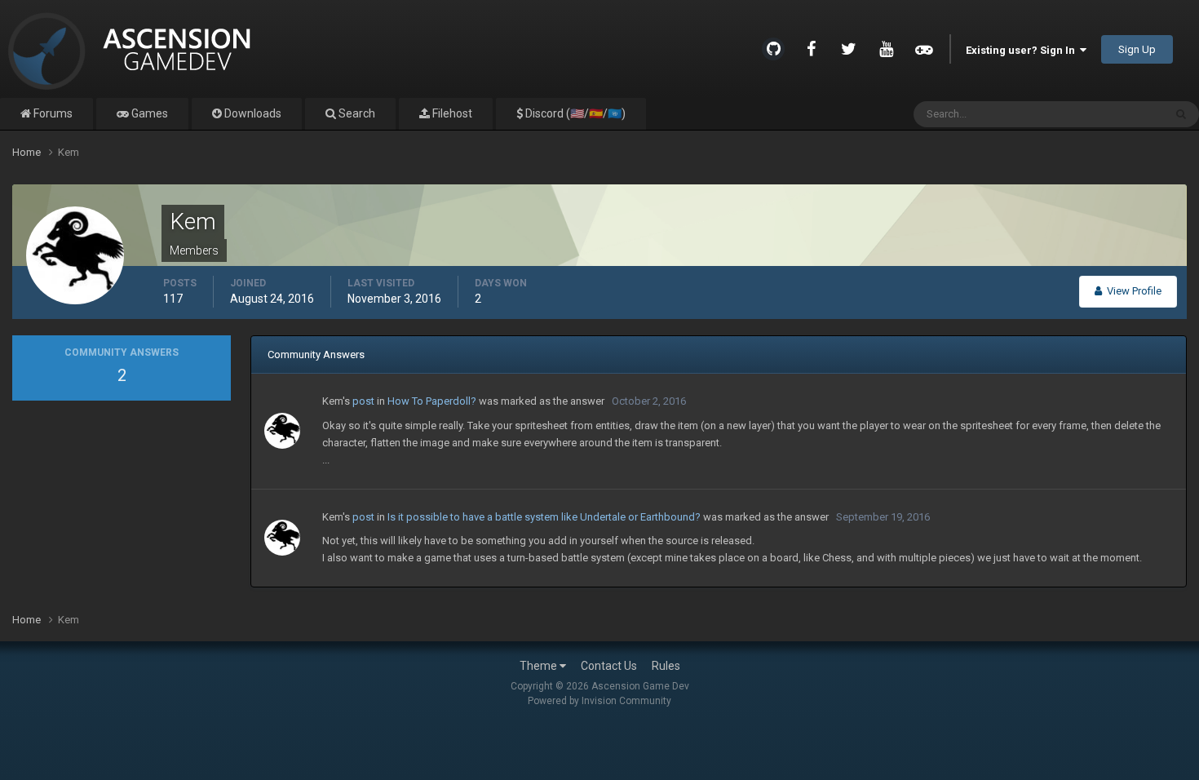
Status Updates (1106, 114)
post (363, 401)
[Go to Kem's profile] (282, 431)
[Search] (1181, 114)
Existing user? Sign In (1023, 50)
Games (148, 113)
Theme (540, 665)
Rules (666, 665)
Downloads (251, 113)
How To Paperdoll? (431, 401)
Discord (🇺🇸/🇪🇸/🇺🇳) (574, 113)
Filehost (451, 113)
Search (355, 113)
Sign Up (1137, 49)
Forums (52, 113)
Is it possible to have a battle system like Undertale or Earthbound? (544, 517)
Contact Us (609, 665)
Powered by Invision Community (599, 701)
